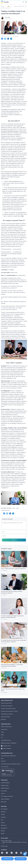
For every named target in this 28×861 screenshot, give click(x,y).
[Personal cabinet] (23, 2)
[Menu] (26, 2)
